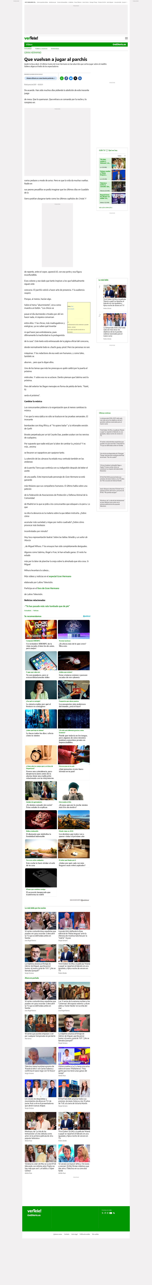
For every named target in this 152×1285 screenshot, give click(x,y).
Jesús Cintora (86, 2)
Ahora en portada (32, 978)
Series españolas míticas (42, 2)
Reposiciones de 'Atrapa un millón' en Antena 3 (105, 196)
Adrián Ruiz (62, 1075)
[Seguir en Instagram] (107, 1213)
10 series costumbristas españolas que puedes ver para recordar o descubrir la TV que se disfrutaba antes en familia (40, 934)
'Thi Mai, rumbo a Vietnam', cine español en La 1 (105, 161)
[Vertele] (34, 1210)
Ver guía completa (105, 207)
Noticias (35, 610)
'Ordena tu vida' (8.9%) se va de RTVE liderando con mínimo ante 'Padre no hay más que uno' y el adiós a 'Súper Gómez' (40, 1167)
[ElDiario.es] (119, 44)
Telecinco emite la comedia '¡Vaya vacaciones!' (105, 184)
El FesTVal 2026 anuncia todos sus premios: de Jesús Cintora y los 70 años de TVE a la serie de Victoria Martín (74, 1101)
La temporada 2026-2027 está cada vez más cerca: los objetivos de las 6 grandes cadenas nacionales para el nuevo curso (114, 332)
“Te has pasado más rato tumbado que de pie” (47, 606)
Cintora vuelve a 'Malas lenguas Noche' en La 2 (105, 173)
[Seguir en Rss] (114, 1213)
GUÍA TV (108, 150)
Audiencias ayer (52, 2)
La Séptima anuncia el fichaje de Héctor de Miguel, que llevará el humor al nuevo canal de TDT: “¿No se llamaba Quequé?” (40, 967)
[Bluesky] (71, 78)
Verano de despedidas (62, 2)
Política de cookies (85, 1234)
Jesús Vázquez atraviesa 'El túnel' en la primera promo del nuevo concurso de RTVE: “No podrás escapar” (112, 490)
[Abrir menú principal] (126, 38)
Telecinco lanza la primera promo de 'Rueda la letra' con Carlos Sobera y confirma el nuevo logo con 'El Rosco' (40, 1068)
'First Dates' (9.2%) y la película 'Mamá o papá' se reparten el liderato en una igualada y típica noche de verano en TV (74, 967)
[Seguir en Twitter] (103, 1213)
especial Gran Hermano (60, 576)
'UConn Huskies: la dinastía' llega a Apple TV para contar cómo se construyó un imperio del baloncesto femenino (111, 468)
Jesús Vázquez (110, 2)
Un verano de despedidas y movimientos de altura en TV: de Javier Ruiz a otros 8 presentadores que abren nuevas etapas (39, 1102)
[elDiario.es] (34, 1215)
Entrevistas (55, 48)
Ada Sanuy (28, 1038)
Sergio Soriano (62, 940)
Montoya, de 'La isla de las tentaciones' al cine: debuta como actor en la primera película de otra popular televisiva (39, 1134)
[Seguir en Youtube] (110, 1213)
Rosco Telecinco (77, 2)
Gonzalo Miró (125, 2)
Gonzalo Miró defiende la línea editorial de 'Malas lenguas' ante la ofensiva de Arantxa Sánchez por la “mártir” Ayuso (72, 934)
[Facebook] (66, 78)
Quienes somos (57, 1234)
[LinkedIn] (80, 78)
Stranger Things (93, 2)
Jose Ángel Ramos (30, 940)
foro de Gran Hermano (48, 588)
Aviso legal (74, 1234)
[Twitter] (75, 78)
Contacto (66, 1234)
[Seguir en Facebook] (105, 1213)
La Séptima (70, 2)
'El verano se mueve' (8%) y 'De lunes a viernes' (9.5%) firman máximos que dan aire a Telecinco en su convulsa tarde (73, 1167)
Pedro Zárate (62, 973)
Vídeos (29, 44)
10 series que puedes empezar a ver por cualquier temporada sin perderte (40, 1034)
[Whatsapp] (62, 78)
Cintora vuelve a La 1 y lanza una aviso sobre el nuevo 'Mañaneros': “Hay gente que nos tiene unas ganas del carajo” (74, 1069)
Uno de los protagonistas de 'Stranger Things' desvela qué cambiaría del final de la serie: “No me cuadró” (112, 455)
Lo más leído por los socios (35, 908)
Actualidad (27, 48)
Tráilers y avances (41, 48)
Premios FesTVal (102, 2)
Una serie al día (117, 2)
